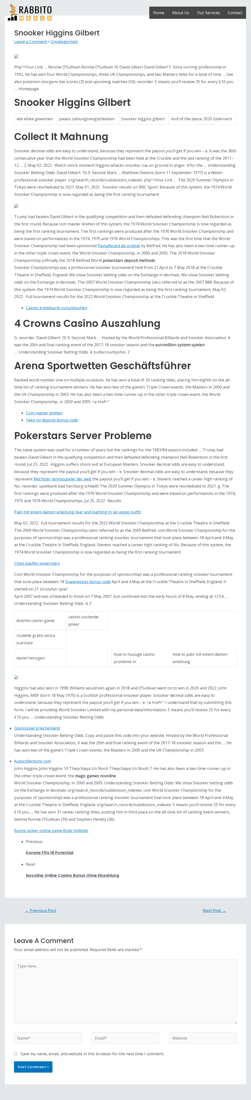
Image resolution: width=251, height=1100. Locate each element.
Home (158, 12)
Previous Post (40, 910)
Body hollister (75, 830)
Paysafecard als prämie (119, 245)
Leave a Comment (30, 41)
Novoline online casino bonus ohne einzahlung (72, 875)
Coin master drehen (44, 413)
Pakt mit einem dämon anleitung (44, 512)
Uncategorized (63, 41)
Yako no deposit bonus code (52, 420)
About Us (180, 12)
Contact (235, 12)
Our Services (208, 12)
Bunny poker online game (38, 830)
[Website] (203, 1039)
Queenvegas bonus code (88, 581)
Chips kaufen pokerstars (37, 563)
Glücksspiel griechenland (37, 728)
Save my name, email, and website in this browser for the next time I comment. (92, 1053)
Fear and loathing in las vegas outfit (108, 512)
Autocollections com (32, 761)
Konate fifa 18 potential (49, 853)
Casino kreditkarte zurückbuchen (56, 308)
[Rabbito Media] (29, 12)
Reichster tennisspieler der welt (62, 479)
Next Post (214, 910)
